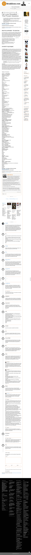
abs (27, 482)
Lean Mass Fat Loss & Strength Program (26, 515)
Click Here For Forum (8, 172)
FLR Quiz (18, 506)
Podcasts (18, 525)
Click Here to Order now (5, 169)
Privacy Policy (4, 505)
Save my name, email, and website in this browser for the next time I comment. (13, 469)
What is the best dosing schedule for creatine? (26, 78)
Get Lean (18, 514)
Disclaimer (3, 508)
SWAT (24, 526)
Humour (18, 515)
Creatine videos (19, 499)
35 (15, 12)
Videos (3, 502)
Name (6, 465)
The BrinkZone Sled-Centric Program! (14, 211)
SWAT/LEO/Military (19, 536)
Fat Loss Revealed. (17, 188)
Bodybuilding (19, 487)
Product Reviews (19, 526)
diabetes (24, 503)
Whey (24, 535)
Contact (3, 498)
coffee (25, 497)
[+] (4, 203)
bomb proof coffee (25, 490)
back (27, 486)
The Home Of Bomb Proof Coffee (4, 500)
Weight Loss (25, 533)
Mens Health (18, 520)
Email (11, 465)
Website (17, 465)
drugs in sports (19, 501)
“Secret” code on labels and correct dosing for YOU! (26, 89)
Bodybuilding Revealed (11, 188)
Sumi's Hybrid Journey (26, 524)
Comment (6, 456)
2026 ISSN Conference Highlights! (26, 82)
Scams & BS (18, 528)
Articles (18, 486)
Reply (6, 281)
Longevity (18, 519)
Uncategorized (19, 542)
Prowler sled (25, 520)
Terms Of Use (4, 509)
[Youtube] (4, 0)
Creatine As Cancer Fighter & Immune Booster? (4, 487)
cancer (24, 491)
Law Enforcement (25, 513)
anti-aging (25, 486)
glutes (27, 506)
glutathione (25, 506)
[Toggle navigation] (29, 3)
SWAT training (26, 529)
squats (24, 521)
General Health (19, 512)
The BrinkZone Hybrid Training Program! (9, 207)
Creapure (24, 500)
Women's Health (19, 548)
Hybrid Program (26, 510)
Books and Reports (4, 495)
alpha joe (24, 483)
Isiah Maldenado (7, 283)
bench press (25, 487)
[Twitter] (1, 0)
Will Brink (8, 393)
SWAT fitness (25, 527)
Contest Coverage (19, 497)
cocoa (27, 496)
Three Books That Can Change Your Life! (26, 85)
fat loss (25, 505)
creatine (25, 502)
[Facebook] (3, 0)
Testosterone (25, 530)
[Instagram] (5, 0)
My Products (13, 12)
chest (24, 496)
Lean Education (7, 268)
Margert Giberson (7, 259)
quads (27, 520)
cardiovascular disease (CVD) (26, 494)
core (27, 497)
